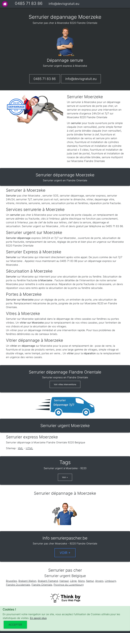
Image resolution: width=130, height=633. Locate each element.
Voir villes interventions (65, 384)
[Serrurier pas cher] (5, 4)
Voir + (65, 477)
